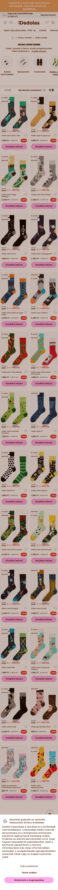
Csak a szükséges (29, 866)
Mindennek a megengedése (29, 880)
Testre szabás (29, 872)
